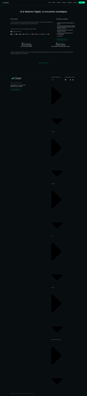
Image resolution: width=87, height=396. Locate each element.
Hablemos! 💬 (81, 2)
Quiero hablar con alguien (15, 89)
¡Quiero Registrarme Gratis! (61, 39)
